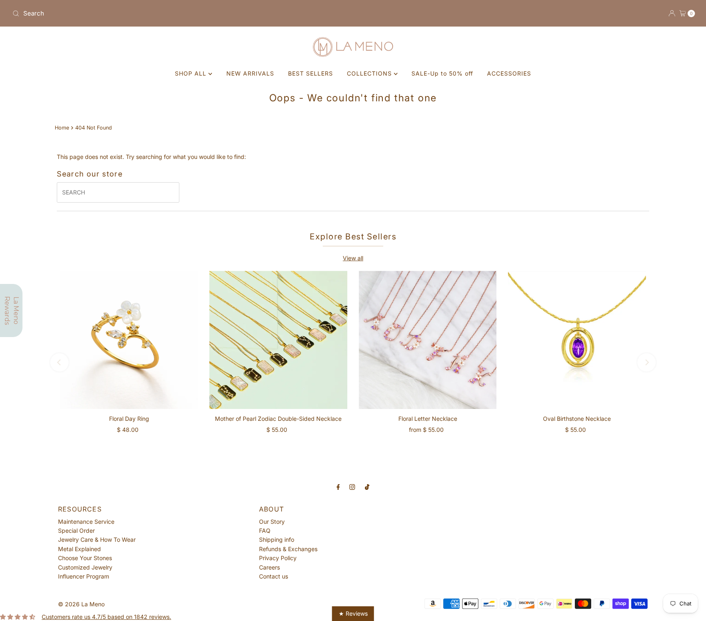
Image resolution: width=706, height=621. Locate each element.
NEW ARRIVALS (250, 73)
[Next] (646, 362)
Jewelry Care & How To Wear (97, 539)
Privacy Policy (278, 557)
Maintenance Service (86, 521)
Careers (269, 567)
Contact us (273, 576)
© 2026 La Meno (81, 604)
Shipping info (276, 539)
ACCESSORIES (509, 73)
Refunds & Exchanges (288, 548)
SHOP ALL (191, 73)
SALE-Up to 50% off (442, 73)
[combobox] (179, 13)
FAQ (264, 530)
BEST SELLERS (310, 73)
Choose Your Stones (85, 557)
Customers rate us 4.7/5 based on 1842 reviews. (106, 616)
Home (62, 128)
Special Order (76, 530)
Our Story (272, 521)
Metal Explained (79, 548)
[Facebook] (338, 486)
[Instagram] (352, 486)
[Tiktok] (367, 486)
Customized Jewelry (85, 567)
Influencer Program (83, 576)
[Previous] (59, 362)
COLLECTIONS (370, 73)
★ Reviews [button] (353, 613)
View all (353, 258)
